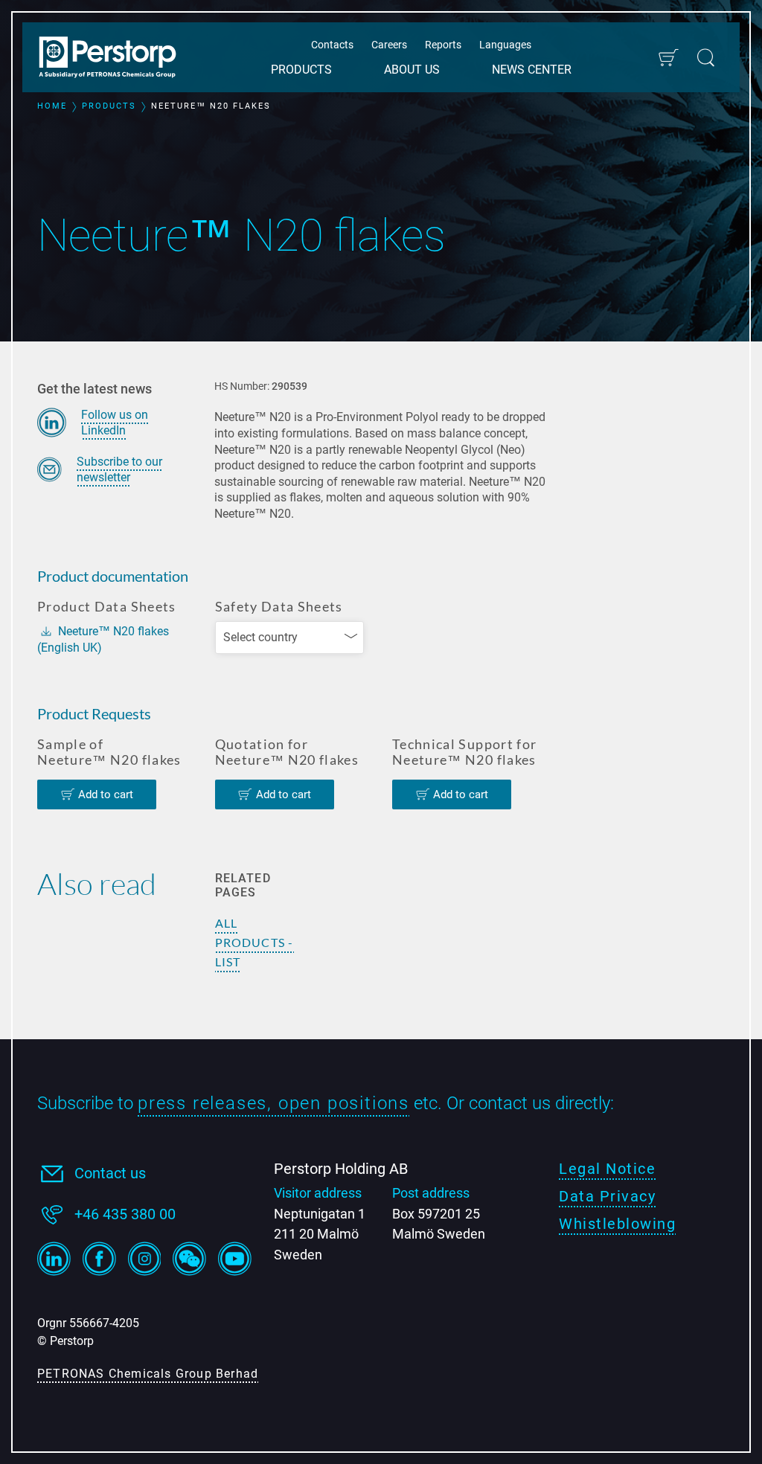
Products (301, 69)
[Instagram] (144, 1259)
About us (412, 69)
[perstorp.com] (115, 59)
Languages (505, 45)
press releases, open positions (273, 1103)
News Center (532, 69)
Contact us (110, 1173)
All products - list (254, 942)
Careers (389, 45)
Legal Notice (607, 1169)
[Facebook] (99, 1259)
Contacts (332, 45)
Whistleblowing (617, 1224)
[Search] (706, 57)
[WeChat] (189, 1259)
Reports (443, 45)
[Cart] (668, 57)
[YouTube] (235, 1259)
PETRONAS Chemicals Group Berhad (147, 1374)
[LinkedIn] (54, 1259)
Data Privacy (607, 1196)
